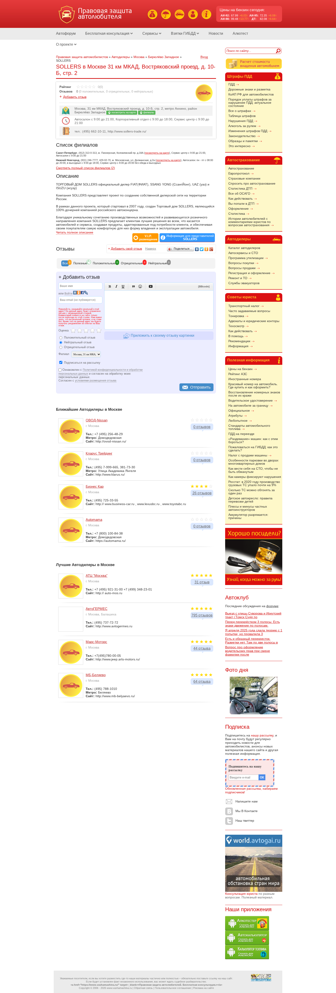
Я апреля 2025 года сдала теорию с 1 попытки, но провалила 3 (253, 632)
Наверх (150, 248)
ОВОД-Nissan (96, 420)
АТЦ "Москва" (96, 575)
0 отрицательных (118, 91)
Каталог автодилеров (244, 248)
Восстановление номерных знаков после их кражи (254, 393)
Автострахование (243, 160)
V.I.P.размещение (148, 238)
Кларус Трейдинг (99, 453)
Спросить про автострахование (251, 183)
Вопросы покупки (241, 263)
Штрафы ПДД (239, 76)
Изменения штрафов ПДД (247, 131)
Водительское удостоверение (250, 400)
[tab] (65, 263)
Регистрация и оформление (249, 273)
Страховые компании (244, 178)
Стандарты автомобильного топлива (249, 427)
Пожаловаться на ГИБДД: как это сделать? (253, 448)
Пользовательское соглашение (173, 988)
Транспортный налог (243, 306)
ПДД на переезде (241, 434)
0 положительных (92, 91)
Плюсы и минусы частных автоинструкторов (247, 508)
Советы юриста (241, 297)
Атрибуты (235, 415)
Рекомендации (239, 341)
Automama (94, 520)
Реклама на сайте (203, 988)
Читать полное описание (74, 232)
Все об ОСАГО (239, 193)
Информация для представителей (190, 237)
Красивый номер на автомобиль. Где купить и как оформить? (253, 385)
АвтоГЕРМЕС (96, 609)
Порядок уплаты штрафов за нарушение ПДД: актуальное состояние (250, 103)
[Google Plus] (211, 249)
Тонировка (236, 316)
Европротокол (238, 173)
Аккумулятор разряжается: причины (248, 516)
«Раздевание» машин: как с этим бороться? (253, 440)
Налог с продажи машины (247, 455)
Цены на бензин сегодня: (242, 10)
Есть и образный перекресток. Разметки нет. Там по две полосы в (251, 640)
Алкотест (240, 33)
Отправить (200, 387)
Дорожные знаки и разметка (249, 89)
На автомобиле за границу (248, 405)
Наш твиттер (244, 820)
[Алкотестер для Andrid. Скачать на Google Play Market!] (247, 929)
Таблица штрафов (242, 116)
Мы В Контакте (246, 811)
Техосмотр (236, 326)
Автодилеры (239, 239)
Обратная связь (143, 988)
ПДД (231, 84)
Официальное (239, 410)
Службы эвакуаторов (243, 283)
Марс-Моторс (96, 642)
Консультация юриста (241, 893)
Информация (238, 346)
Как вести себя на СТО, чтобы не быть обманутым (253, 470)
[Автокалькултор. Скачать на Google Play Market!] (247, 943)
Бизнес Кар (95, 486)
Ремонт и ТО (237, 278)
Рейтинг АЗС (237, 374)
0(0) (100, 87)
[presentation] (65, 263)
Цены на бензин (240, 369)
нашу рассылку (262, 735)
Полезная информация (248, 360)
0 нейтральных (141, 91)
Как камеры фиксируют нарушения (254, 477)
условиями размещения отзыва (95, 380)
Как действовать (240, 198)
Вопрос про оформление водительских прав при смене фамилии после (247, 650)
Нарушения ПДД (240, 121)
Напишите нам (246, 801)
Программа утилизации (246, 258)
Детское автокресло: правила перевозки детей (250, 499)
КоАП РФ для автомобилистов (251, 94)
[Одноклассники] (206, 249)
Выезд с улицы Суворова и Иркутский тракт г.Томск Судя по (253, 615)
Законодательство (242, 136)
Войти (68, 293)
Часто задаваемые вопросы (249, 311)
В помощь (235, 336)
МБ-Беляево (96, 675)
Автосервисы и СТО (243, 253)
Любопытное (238, 420)
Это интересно (239, 146)
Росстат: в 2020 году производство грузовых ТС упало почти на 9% (254, 483)
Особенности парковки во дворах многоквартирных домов (253, 461)
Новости (216, 33)
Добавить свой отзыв (126, 248)
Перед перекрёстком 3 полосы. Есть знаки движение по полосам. (252, 623)
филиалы (148, 112)
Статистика (236, 213)
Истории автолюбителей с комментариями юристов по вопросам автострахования (249, 222)
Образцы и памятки (243, 141)
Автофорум (66, 33)
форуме (272, 606)
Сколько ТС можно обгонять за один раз (251, 491)
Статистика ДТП (240, 188)
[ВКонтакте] (197, 249)
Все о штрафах (239, 111)
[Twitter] (201, 249)
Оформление (238, 208)
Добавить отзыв (74, 97)
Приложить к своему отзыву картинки (162, 335)
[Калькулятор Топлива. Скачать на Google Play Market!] (247, 958)
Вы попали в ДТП (241, 203)
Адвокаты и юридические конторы (253, 321)
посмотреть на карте (123, 112)
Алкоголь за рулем (242, 126)
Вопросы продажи (242, 268)
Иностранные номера (244, 379)
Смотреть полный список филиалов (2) (85, 168)
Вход (204, 57)
